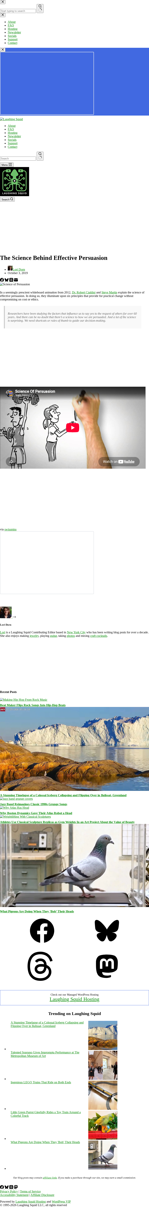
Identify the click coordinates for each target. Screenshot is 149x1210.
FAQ (11, 129)
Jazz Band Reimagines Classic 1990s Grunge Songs (33, 804)
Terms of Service (30, 1191)
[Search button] (40, 156)
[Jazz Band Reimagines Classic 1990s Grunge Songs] (16, 798)
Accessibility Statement (14, 1195)
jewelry (34, 635)
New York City (76, 632)
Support (12, 143)
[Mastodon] (107, 979)
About (12, 125)
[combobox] (18, 159)
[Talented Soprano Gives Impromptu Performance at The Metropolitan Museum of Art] (102, 1078)
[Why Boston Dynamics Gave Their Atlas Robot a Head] (14, 807)
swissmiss (10, 529)
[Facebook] (2, 280)
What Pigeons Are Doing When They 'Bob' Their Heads (45, 1142)
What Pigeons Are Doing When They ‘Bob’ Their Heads (37, 911)
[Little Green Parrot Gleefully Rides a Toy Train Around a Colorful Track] (102, 1138)
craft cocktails (98, 635)
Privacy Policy (9, 1191)
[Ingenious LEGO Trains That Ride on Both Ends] (102, 1108)
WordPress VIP (61, 1201)
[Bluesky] (7, 280)
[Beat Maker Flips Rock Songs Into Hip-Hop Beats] (23, 699)
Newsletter (14, 136)
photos (71, 635)
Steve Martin (109, 292)
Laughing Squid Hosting (74, 999)
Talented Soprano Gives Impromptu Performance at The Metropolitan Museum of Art (45, 1054)
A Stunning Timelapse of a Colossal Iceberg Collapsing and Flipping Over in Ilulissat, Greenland (63, 795)
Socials (12, 139)
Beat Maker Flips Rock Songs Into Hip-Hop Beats (33, 705)
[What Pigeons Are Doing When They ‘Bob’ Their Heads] (74, 906)
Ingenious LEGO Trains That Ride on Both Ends (41, 1082)
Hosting (12, 132)
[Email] (16, 280)
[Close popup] (2, 50)
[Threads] (11, 280)
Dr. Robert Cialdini (83, 292)
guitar (53, 635)
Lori (2, 632)
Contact (12, 146)
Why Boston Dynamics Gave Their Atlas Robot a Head (36, 813)
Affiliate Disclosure (42, 1195)
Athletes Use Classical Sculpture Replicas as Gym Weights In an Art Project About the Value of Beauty (67, 822)
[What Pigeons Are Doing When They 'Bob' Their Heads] (102, 1168)
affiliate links (50, 1177)
